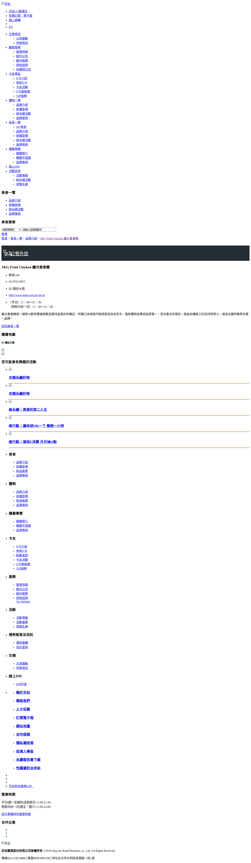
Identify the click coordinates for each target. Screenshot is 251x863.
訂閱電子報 (25, 718)
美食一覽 (15, 122)
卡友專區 (15, 73)
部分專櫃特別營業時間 (16, 814)
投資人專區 (25, 751)
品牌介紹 (22, 104)
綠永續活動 (23, 113)
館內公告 (22, 56)
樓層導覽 (15, 149)
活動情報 (22, 175)
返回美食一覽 (10, 326)
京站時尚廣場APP (21, 786)
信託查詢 (22, 647)
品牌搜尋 (22, 118)
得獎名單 (22, 184)
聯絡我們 (23, 701)
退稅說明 (22, 65)
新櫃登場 (22, 109)
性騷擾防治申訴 (28, 768)
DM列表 (21, 684)
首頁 (4, 238)
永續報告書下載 (28, 760)
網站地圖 (23, 726)
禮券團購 (22, 642)
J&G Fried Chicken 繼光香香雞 (59, 238)
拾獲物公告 (23, 69)
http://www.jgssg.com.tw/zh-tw (27, 295)
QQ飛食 (21, 126)
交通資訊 (15, 34)
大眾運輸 (22, 38)
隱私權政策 (25, 743)
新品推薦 (22, 471)
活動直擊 (22, 622)
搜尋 (4, 234)
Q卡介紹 (21, 78)
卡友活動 (22, 87)
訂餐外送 (19, 253)
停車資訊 (22, 43)
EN (11, 27)
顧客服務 (15, 47)
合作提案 (23, 734)
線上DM (14, 166)
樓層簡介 (22, 153)
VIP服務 (21, 96)
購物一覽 (15, 100)
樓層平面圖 (23, 157)
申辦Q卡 (21, 82)
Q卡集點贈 (23, 91)
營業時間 (22, 51)
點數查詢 (22, 555)
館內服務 (22, 60)
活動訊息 (15, 171)
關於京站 (23, 692)
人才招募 (23, 709)
